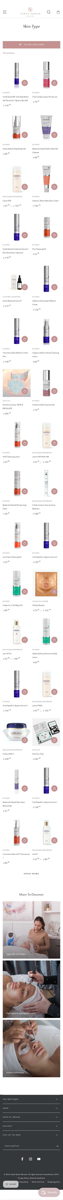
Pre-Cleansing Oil (39, 249)
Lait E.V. (35, 854)
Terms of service (38, 1182)
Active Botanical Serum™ (12, 301)
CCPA (56, 1174)
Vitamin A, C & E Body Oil (13, 605)
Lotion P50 (7, 201)
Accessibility (48, 1174)
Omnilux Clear (38, 754)
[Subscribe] (58, 1146)
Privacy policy (22, 1182)
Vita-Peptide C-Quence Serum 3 (44, 557)
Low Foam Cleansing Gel (12, 557)
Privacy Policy (23, 1178)
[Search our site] (48, 12)
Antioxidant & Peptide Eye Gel (14, 149)
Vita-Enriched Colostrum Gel (43, 405)
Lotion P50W (37, 705)
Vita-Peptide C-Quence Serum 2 (15, 705)
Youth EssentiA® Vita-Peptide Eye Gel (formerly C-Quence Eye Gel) (15, 98)
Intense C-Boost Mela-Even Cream (45, 201)
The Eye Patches (38, 605)
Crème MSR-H (8, 754)
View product (25, 187)
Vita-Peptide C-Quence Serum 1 (44, 802)
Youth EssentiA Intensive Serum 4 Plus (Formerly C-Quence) (15, 251)
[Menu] (4, 12)
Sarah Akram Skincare (19, 1174)
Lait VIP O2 (7, 653)
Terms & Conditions (37, 1178)
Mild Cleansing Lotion (11, 457)
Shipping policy (54, 1182)
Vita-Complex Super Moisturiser (44, 97)
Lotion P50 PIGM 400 (40, 457)
